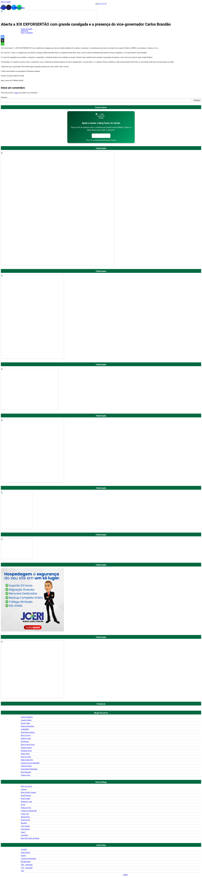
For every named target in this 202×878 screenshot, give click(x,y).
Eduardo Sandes (26, 747)
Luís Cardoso (25, 826)
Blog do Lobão (26, 757)
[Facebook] (101, 37)
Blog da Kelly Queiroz (28, 792)
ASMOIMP (25, 729)
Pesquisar (4, 97)
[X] (101, 40)
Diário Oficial (25, 852)
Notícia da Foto (26, 808)
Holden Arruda (26, 738)
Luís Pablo (24, 835)
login (16, 93)
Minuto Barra (25, 817)
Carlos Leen (25, 814)
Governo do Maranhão (28, 858)
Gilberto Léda (25, 775)
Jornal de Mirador (27, 717)
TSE (22, 871)
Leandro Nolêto (26, 720)
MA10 (23, 805)
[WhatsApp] (101, 43)
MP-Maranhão (26, 862)
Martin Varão (25, 754)
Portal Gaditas (25, 798)
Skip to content (6, 2)
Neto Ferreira (25, 829)
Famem (23, 855)
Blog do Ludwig (26, 786)
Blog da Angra (26, 735)
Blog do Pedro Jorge (28, 744)
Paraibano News (26, 751)
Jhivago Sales (25, 723)
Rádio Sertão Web (27, 760)
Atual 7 (23, 832)
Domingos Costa (26, 801)
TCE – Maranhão (27, 868)
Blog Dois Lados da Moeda (30, 838)
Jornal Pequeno (26, 795)
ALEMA (24, 849)
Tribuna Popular (26, 766)
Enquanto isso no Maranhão (30, 763)
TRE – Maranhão (27, 865)
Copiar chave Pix (101, 136)
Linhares (24, 789)
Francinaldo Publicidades (29, 769)
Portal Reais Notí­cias (28, 732)
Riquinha (24, 823)
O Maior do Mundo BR (29, 811)
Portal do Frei (25, 820)
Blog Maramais (26, 772)
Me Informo (25, 741)
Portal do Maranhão (27, 726)
